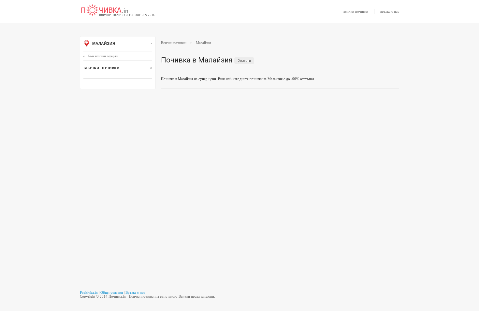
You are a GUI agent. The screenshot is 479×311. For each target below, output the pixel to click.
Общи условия (111, 292)
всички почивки (355, 11)
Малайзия (103, 43)
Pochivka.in (89, 292)
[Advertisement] (280, 140)
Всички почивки (173, 43)
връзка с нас (389, 11)
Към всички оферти (103, 56)
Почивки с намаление (118, 11)
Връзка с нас (135, 292)
